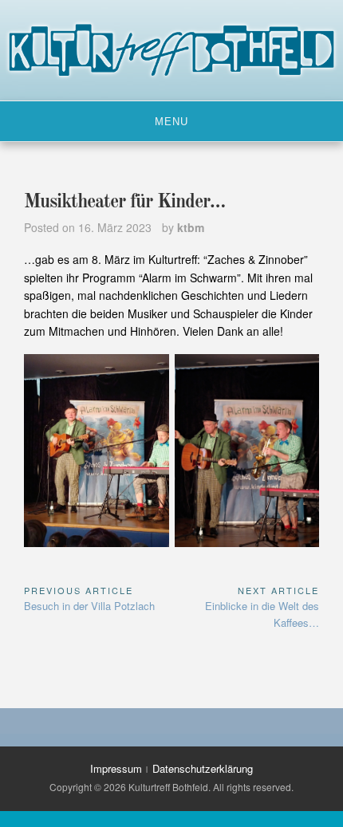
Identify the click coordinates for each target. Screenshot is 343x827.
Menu (171, 122)
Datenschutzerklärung (202, 768)
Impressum (116, 768)
